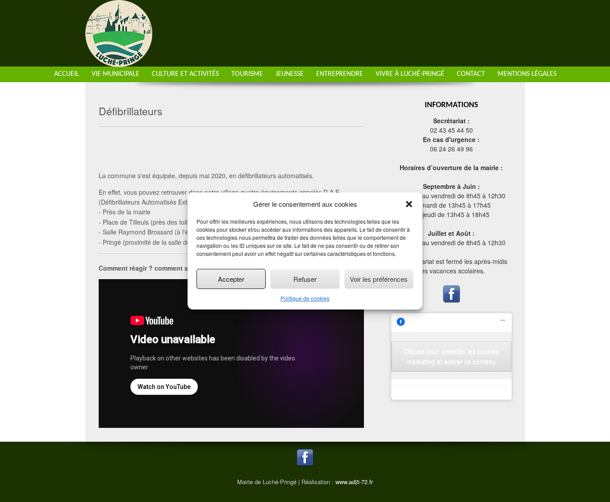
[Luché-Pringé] (118, 62)
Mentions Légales (526, 74)
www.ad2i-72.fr (354, 481)
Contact (471, 74)
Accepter (231, 279)
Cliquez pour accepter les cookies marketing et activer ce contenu (451, 356)
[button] (409, 204)
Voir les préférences (379, 279)
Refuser (305, 279)
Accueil (66, 74)
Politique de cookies (305, 298)
